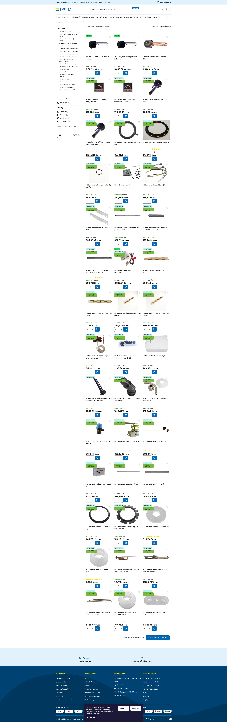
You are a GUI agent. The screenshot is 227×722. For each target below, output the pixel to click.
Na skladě (65, 103)
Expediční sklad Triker (92, 693)
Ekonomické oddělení (92, 696)
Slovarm (64, 118)
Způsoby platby (61, 682)
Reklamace (60, 693)
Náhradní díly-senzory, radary (67, 57)
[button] (93, 73)
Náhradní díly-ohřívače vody (68, 43)
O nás (87, 678)
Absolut (63, 112)
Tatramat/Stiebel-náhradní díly (69, 49)
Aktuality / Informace (92, 682)
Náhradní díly (63, 28)
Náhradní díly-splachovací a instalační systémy (67, 60)
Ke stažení (59, 696)
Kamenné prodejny (62, 2)
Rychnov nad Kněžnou (150, 689)
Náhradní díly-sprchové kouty (67, 64)
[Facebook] (80, 658)
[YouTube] (87, 658)
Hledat (135, 8)
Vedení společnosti (91, 689)
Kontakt (107, 2)
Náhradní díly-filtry (64, 79)
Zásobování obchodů (121, 688)
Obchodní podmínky (63, 689)
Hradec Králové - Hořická (151, 678)
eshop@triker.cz (166, 2)
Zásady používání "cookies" (65, 700)
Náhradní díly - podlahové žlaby (68, 90)
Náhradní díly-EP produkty (66, 32)
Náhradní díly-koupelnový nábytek (66, 39)
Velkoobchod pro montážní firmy (125, 692)
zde (98, 713)
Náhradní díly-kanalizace (66, 82)
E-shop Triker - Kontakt (64, 678)
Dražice (64, 115)
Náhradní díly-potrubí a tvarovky (68, 51)
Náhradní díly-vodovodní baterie (68, 66)
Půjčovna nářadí (119, 696)
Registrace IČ (118, 685)
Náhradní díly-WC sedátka (66, 87)
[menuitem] (59, 17)
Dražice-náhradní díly (66, 46)
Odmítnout (123, 708)
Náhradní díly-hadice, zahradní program (68, 35)
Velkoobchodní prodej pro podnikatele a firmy (87, 2)
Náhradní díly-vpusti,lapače (67, 84)
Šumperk (146, 696)
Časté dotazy (89, 700)
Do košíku (97, 73)
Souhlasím (136, 708)
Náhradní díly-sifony (64, 69)
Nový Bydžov (147, 700)
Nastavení (91, 718)
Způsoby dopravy (62, 686)
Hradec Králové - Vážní (151, 686)
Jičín (144, 693)
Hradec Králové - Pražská (151, 682)
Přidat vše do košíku (159, 638)
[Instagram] (84, 658)
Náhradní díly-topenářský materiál (66, 75)
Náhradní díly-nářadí (65, 72)
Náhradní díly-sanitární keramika (68, 54)
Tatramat (65, 121)
